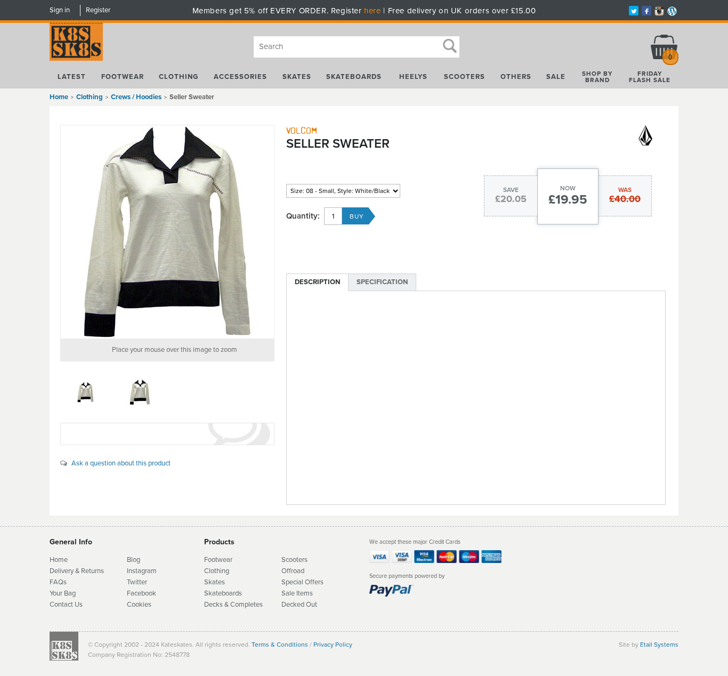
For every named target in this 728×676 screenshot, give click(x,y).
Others (515, 77)
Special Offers (302, 582)
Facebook (141, 593)
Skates (296, 77)
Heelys (413, 77)
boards (232, 593)
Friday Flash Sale (649, 77)
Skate (213, 593)
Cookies (139, 604)
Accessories (240, 77)
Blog (133, 560)
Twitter (137, 582)
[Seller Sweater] (167, 232)
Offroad (292, 571)
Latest (72, 77)
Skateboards (354, 77)
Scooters (464, 77)
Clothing (178, 77)
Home (59, 97)
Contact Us (66, 604)
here (372, 10)
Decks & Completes (233, 604)
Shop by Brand (597, 77)
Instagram (142, 571)
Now (568, 188)
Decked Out (299, 604)
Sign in (60, 10)
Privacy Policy (332, 644)
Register (98, 10)
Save (511, 190)
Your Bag (63, 593)
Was (625, 190)
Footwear (122, 77)
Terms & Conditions (280, 644)
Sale (555, 77)
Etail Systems (659, 644)
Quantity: (303, 216)
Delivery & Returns (77, 571)
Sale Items (297, 593)
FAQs (58, 582)
